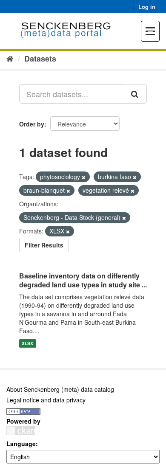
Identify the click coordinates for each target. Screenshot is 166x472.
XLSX (27, 343)
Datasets (40, 58)
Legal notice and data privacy (46, 400)
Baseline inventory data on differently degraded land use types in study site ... (83, 280)
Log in (146, 7)
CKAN (20, 430)
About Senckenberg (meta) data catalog (60, 389)
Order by (31, 124)
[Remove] (84, 177)
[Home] (10, 58)
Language (21, 443)
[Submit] (135, 94)
